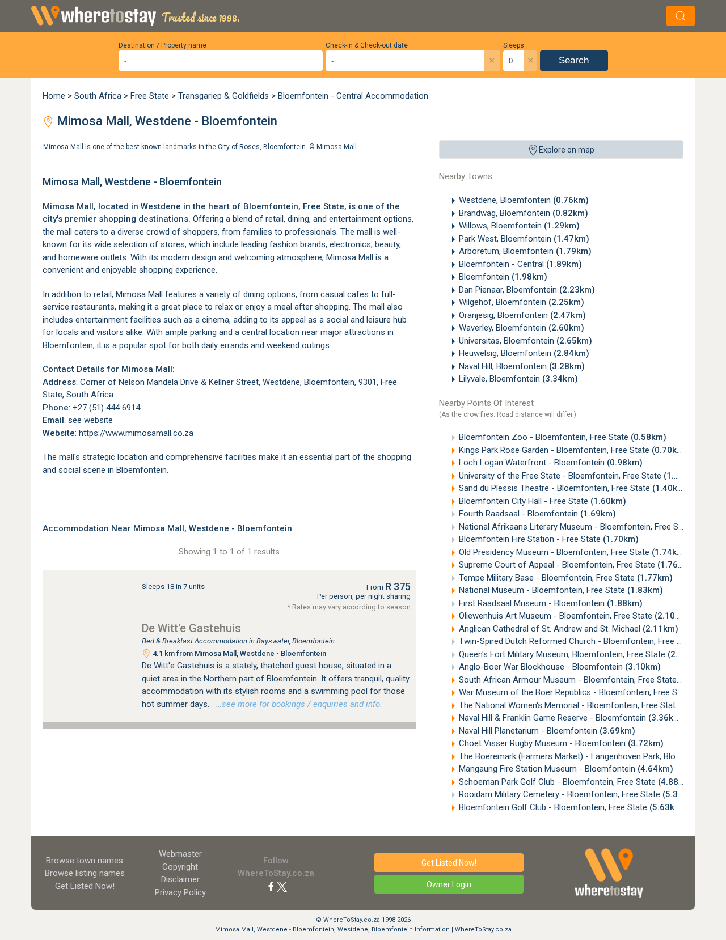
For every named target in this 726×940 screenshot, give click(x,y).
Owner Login (449, 884)
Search (574, 60)
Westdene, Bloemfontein (524, 200)
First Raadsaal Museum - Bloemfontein (551, 603)
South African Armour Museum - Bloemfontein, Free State (587, 680)
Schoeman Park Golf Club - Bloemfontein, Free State (576, 782)
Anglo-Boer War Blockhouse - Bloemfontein (560, 667)
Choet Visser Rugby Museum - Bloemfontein (561, 743)
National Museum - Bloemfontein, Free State (561, 590)
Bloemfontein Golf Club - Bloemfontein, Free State (572, 807)
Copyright (180, 867)
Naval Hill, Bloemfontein (522, 366)
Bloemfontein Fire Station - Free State (549, 539)
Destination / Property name (162, 45)
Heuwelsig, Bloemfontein (524, 353)
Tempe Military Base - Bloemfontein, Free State (566, 578)
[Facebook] (271, 886)
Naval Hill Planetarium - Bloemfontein (547, 731)
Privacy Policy (180, 892)
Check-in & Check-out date (367, 45)
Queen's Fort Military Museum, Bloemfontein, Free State (581, 654)
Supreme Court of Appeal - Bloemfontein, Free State (576, 565)
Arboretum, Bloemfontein (525, 251)
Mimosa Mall (336, 147)
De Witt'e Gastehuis (191, 628)
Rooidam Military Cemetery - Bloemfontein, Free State (578, 794)
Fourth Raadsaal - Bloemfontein (537, 514)
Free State (149, 96)
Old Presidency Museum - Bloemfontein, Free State (573, 552)
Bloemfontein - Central (520, 264)
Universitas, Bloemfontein (525, 341)
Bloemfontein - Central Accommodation (353, 96)
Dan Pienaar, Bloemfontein (527, 290)
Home (54, 96)
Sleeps (513, 45)
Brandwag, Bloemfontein (523, 213)
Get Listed (85, 886)
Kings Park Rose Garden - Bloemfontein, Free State (573, 450)
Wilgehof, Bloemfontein (521, 302)
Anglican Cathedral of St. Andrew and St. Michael (568, 629)
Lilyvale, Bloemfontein (518, 379)
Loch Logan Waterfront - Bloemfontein (551, 463)
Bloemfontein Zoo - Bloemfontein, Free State (562, 437)
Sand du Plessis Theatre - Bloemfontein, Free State (573, 488)
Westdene (161, 206)
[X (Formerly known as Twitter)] (282, 886)
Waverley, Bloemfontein (521, 328)
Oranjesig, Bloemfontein (522, 315)
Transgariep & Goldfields (223, 96)
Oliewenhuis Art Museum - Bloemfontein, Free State (574, 616)
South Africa (97, 96)
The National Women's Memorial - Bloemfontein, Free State (588, 705)
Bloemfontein (503, 277)
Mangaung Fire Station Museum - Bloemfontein (566, 769)
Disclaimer (180, 879)
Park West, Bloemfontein (524, 239)
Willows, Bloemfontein (519, 226)
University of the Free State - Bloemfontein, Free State (579, 476)
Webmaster (180, 854)
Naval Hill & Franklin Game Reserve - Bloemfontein (571, 718)
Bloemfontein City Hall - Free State (542, 501)
